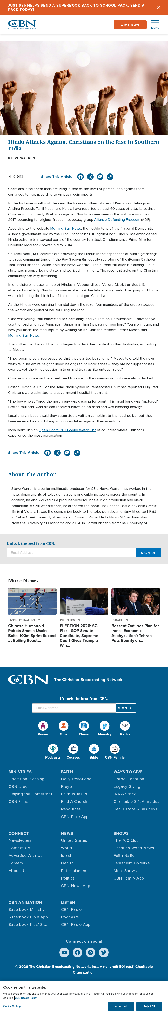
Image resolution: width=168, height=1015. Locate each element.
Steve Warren (21, 158)
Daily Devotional (76, 779)
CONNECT (19, 833)
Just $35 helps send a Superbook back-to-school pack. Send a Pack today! (76, 7)
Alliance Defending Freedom (117, 219)
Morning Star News (65, 228)
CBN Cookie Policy (26, 998)
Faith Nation (125, 855)
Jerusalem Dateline (132, 863)
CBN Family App (129, 878)
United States (74, 840)
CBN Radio (71, 909)
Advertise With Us (26, 855)
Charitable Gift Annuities (136, 801)
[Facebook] (80, 176)
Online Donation (129, 779)
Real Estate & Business (135, 809)
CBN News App (75, 885)
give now (130, 24)
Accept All (121, 1006)
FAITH (67, 772)
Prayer (67, 786)
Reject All (149, 1006)
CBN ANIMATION (25, 902)
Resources (71, 809)
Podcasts (70, 917)
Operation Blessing (27, 779)
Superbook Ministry (27, 909)
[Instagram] (90, 952)
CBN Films (18, 801)
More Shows (125, 870)
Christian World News (134, 848)
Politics (68, 878)
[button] (153, 24)
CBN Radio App (76, 924)
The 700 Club (126, 840)
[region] (84, 998)
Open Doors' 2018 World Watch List (67, 430)
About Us (18, 870)
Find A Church (74, 801)
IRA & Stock (125, 794)
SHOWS (121, 833)
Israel (66, 855)
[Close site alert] (158, 7)
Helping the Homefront (30, 794)
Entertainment (74, 870)
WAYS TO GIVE (128, 772)
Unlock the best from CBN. (31, 543)
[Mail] (100, 176)
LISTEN (68, 902)
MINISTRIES (20, 772)
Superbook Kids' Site (28, 924)
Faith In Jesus (74, 794)
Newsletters (20, 840)
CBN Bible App (75, 816)
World (66, 848)
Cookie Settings (12, 1006)
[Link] (110, 176)
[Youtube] (64, 952)
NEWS (67, 833)
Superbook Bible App (28, 917)
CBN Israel (19, 786)
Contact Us (19, 848)
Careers (16, 863)
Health (67, 863)
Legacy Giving (127, 786)
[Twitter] (90, 176)
